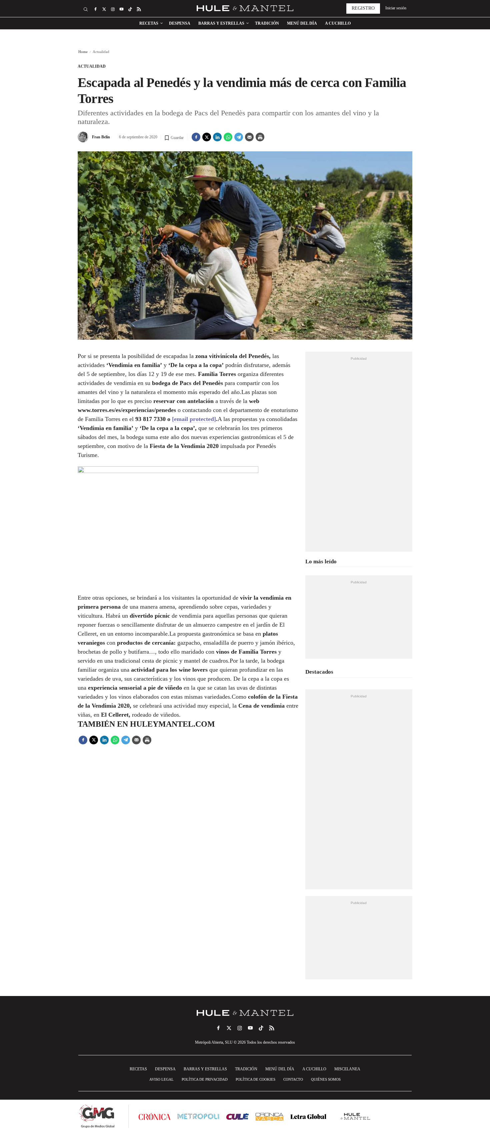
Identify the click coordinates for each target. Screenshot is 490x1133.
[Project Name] (245, 1013)
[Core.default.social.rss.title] (138, 9)
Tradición (267, 23)
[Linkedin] (217, 137)
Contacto (293, 1079)
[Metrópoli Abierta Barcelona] (198, 1116)
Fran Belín (101, 137)
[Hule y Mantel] (355, 1116)
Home (83, 52)
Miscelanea (347, 1069)
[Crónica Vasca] (269, 1116)
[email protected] (194, 419)
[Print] (260, 137)
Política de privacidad (205, 1079)
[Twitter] (206, 137)
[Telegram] (238, 137)
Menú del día (302, 23)
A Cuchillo (338, 23)
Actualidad (92, 66)
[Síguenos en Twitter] (104, 9)
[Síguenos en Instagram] (112, 9)
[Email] (249, 137)
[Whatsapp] (228, 137)
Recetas (148, 23)
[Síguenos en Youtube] (121, 9)
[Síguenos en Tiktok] (130, 9)
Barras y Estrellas (221, 23)
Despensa (179, 23)
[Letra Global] (308, 1116)
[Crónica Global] (154, 1116)
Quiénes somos (326, 1079)
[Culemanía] (237, 1116)
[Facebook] (196, 137)
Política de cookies (255, 1079)
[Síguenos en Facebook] (95, 9)
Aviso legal (161, 1079)
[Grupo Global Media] (96, 1116)
